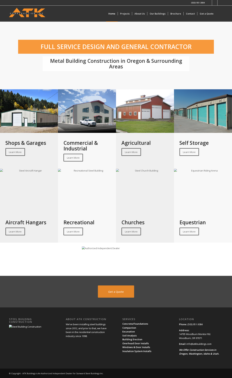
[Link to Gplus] (214, 2)
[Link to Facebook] (209, 2)
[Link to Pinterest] (220, 2)
